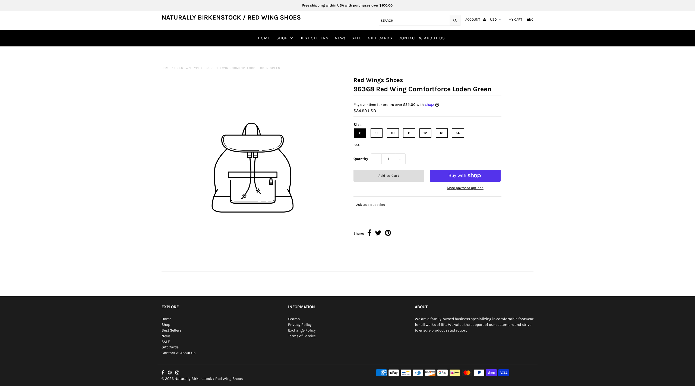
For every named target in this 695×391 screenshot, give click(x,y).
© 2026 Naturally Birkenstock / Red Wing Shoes (202, 378)
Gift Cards (380, 38)
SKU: (357, 145)
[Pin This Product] (388, 233)
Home (264, 38)
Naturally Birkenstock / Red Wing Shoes (231, 17)
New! (340, 38)
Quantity (360, 159)
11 (409, 133)
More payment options (465, 188)
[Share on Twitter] (378, 233)
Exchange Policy (302, 330)
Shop (282, 38)
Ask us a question (370, 205)
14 (458, 133)
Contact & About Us (422, 38)
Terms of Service (302, 336)
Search (294, 319)
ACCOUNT (473, 19)
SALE (357, 38)
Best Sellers (313, 38)
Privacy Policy (300, 324)
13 (441, 133)
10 (392, 133)
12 (425, 133)
